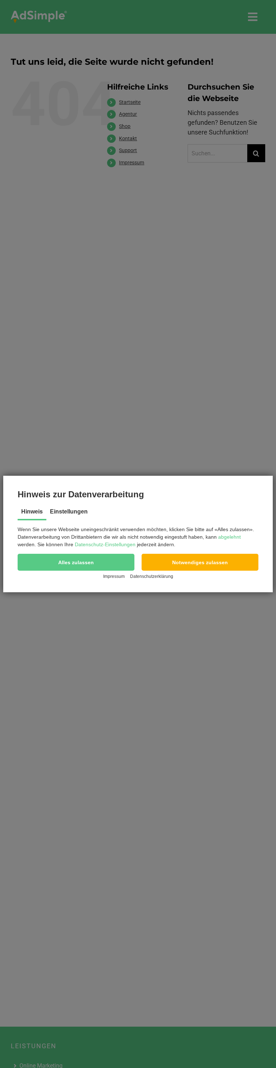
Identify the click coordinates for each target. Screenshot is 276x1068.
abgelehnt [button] (229, 537)
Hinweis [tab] (32, 511)
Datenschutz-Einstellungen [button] (105, 544)
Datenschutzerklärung (151, 576)
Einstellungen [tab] (69, 511)
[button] (76, 562)
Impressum (114, 576)
